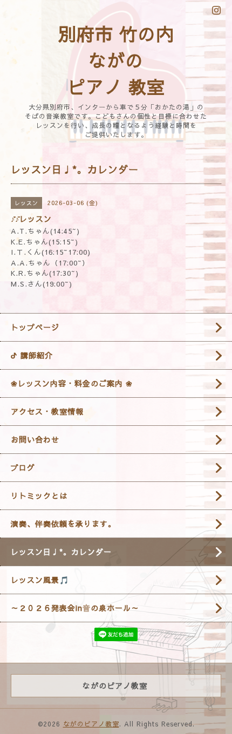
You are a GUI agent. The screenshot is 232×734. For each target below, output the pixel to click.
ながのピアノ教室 (91, 723)
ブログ (23, 467)
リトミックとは (39, 495)
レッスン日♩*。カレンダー (61, 551)
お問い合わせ (35, 439)
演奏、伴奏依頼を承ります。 (63, 523)
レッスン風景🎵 (40, 579)
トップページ (35, 327)
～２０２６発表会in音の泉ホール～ (75, 607)
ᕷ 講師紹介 (32, 355)
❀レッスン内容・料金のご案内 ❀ (72, 383)
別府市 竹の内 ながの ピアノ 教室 (116, 60)
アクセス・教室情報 (47, 411)
